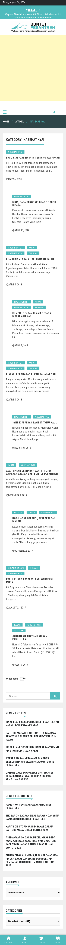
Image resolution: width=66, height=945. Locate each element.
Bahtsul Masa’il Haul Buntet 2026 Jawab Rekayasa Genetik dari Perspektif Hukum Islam (31, 736)
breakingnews (16, 568)
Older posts (12, 678)
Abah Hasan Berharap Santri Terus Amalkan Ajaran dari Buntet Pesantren (32, 472)
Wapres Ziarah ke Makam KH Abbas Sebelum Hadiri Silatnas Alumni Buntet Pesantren (33, 14)
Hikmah (18, 512)
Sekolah (19, 630)
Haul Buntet (15, 248)
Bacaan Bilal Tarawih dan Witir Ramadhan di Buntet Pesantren (32, 817)
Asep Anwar (13, 837)
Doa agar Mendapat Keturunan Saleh (30, 259)
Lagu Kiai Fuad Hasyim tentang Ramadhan (33, 157)
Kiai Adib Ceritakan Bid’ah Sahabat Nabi (31, 374)
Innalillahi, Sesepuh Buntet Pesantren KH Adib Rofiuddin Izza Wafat (32, 749)
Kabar (32, 248)
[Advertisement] (33, 68)
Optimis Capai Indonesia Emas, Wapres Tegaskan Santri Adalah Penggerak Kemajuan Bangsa (30, 776)
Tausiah (33, 253)
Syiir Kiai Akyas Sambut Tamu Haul (34, 422)
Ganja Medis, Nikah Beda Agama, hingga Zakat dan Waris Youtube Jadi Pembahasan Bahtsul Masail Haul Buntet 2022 (31, 842)
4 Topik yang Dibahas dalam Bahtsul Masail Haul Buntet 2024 (29, 828)
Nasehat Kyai (15, 152)
